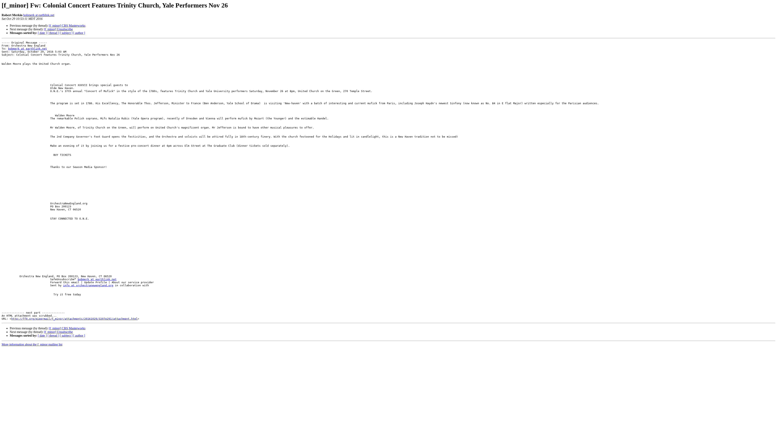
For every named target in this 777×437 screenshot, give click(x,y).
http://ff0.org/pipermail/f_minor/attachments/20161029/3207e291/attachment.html (74, 318)
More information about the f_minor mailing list (32, 344)
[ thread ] (53, 33)
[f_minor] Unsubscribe (58, 29)
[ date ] (42, 33)
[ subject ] (66, 33)
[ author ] (79, 33)
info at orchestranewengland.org (88, 285)
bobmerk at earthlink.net (38, 15)
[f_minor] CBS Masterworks (67, 25)
